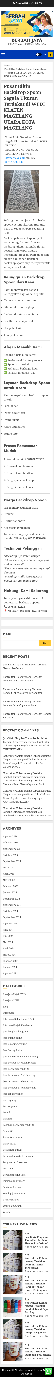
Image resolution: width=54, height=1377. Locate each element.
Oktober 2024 (10, 911)
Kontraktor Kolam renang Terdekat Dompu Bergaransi (36, 1329)
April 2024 (8, 948)
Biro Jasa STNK (11, 1000)
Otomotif (8, 1131)
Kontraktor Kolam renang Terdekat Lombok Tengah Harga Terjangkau (36, 1285)
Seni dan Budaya (12, 1187)
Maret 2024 (9, 954)
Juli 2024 (7, 929)
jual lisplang (9, 1100)
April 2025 (8, 873)
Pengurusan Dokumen (15, 1162)
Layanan (7, 1118)
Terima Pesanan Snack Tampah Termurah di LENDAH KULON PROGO (24, 763)
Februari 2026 (10, 842)
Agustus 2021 (10, 973)
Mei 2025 (8, 867)
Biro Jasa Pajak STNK (14, 994)
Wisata (7, 1212)
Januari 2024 (10, 967)
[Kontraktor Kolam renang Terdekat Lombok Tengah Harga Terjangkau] (12, 1284)
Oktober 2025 (10, 855)
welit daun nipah (12, 1205)
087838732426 (14, 162)
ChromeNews (42, 1370)
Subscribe (50, 54)
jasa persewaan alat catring (18, 1081)
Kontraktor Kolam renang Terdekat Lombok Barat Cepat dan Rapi (22, 703)
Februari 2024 (10, 961)
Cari (7, 634)
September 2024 (12, 917)
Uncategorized (11, 1199)
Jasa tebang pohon (13, 1093)
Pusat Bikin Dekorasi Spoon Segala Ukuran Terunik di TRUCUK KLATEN (26, 745)
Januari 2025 (10, 892)
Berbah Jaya (27, 40)
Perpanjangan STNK (14, 1174)
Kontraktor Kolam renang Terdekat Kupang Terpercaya (23, 810)
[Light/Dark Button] (39, 54)
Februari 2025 (10, 886)
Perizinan (8, 1168)
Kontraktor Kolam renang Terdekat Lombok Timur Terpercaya (36, 1263)
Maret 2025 (9, 880)
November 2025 (11, 848)
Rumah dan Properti (14, 1180)
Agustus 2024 (10, 923)
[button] (3, 54)
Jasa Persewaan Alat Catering (19, 1075)
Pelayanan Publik (12, 1149)
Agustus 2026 (10, 836)
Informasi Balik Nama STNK (18, 1019)
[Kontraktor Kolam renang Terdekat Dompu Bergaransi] (12, 1329)
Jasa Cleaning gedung (15, 1043)
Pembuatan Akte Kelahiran (18, 1156)
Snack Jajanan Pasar (14, 1193)
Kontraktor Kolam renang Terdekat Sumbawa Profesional (38, 1351)
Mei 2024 (8, 942)
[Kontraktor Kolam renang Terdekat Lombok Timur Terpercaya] (12, 1262)
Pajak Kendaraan (12, 1137)
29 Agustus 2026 (35, 1247)
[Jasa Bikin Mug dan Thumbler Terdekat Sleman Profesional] (12, 1240)
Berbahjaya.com (15, 158)
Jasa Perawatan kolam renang (19, 1062)
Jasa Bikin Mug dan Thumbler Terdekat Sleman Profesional (37, 1240)
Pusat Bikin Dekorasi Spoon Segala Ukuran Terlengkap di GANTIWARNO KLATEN (27, 798)
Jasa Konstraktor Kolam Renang (20, 1056)
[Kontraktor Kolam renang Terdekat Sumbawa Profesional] (12, 1351)
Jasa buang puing (12, 1037)
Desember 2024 (11, 898)
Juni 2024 (8, 936)
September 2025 (12, 861)
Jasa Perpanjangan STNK (16, 1068)
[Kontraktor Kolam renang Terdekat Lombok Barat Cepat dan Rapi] (12, 1307)
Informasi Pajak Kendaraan (18, 1025)
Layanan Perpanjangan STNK (19, 1124)
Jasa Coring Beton (12, 1050)
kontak (7, 1112)
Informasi (8, 1012)
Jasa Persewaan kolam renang (19, 1087)
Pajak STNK (9, 1143)
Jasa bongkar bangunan (16, 1031)
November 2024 (11, 904)
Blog (5, 1006)
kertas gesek (10, 1106)
